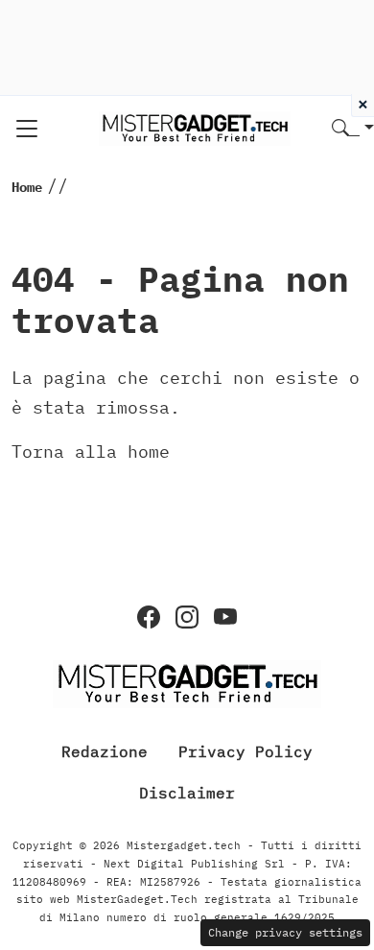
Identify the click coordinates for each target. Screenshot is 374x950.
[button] (353, 129)
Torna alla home (91, 451)
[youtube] (225, 617)
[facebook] (148, 617)
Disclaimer (187, 792)
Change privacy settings (285, 932)
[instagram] (187, 617)
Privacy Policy (245, 751)
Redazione (104, 751)
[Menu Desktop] (27, 128)
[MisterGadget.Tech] (195, 127)
